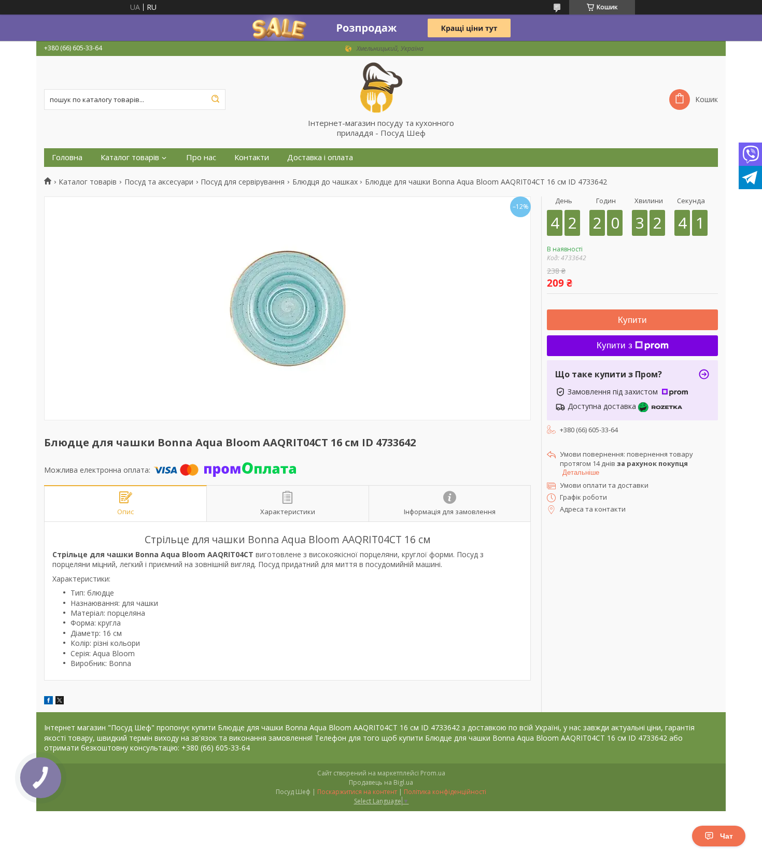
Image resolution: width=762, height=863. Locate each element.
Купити (632, 320)
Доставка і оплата (320, 157)
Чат (726, 836)
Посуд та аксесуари (158, 182)
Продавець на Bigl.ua (381, 782)
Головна (67, 157)
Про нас (201, 157)
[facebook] (48, 701)
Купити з (614, 345)
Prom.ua (432, 773)
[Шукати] (215, 99)
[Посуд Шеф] (381, 87)
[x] (59, 701)
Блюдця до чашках (325, 182)
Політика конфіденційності (445, 791)
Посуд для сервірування (243, 182)
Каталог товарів (130, 157)
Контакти (251, 157)
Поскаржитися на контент (357, 791)
